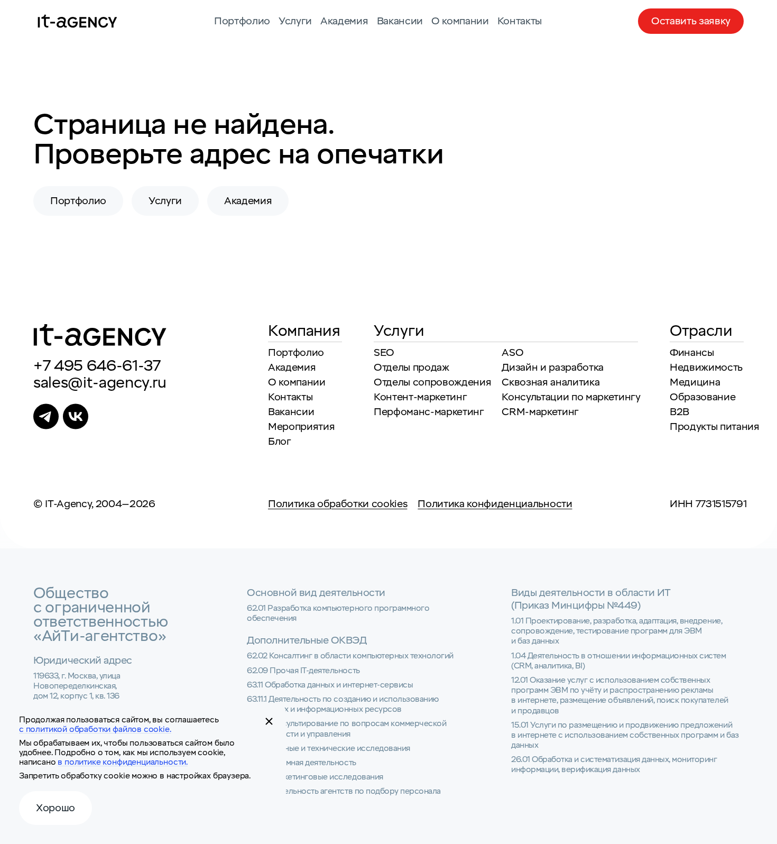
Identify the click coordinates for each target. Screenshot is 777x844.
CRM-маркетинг (540, 412)
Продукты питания (715, 426)
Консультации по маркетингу (571, 397)
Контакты (519, 21)
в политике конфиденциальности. (123, 762)
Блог (279, 441)
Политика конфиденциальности (495, 504)
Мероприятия (301, 426)
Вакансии (400, 21)
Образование (702, 397)
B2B (679, 412)
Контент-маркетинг (420, 397)
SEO (384, 352)
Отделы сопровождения (432, 382)
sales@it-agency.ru (99, 383)
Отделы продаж (411, 367)
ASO (512, 352)
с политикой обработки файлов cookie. (95, 729)
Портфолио (242, 21)
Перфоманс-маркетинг (429, 412)
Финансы (692, 352)
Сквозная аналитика (550, 382)
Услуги (295, 21)
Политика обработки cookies (337, 504)
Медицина (695, 382)
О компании (460, 21)
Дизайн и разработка (553, 367)
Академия (344, 21)
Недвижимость (706, 367)
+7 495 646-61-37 (97, 366)
